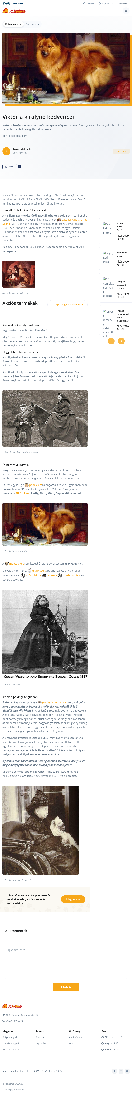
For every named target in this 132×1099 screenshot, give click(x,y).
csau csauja (38, 570)
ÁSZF (36, 1071)
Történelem (32, 23)
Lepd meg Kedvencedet (68, 304)
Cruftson (24, 493)
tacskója (51, 575)
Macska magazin (11, 1043)
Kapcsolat (123, 3)
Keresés (39, 1037)
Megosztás (122, 151)
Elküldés (66, 986)
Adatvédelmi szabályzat (15, 1071)
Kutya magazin (13, 23)
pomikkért (35, 485)
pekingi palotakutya (54, 702)
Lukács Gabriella (22, 149)
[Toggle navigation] (126, 10)
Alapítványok (75, 1037)
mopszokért (16, 563)
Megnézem (73, 899)
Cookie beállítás (53, 1071)
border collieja (71, 575)
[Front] (14, 10)
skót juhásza (33, 575)
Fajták (71, 1043)
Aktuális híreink (10, 1049)
